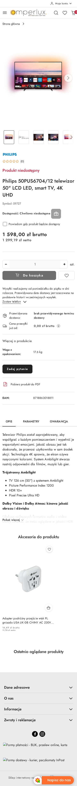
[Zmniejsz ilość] (6, 264)
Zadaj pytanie (17, 369)
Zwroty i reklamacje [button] (20, 720)
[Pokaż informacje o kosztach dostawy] (58, 326)
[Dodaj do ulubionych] (67, 275)
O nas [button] (9, 698)
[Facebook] (35, 734)
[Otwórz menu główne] (4, 12)
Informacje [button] (13, 709)
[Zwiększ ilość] (64, 264)
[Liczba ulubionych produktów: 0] (64, 13)
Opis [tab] (9, 421)
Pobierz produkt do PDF (25, 384)
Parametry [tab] (31, 421)
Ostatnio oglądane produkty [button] (38, 652)
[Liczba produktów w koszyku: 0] (73, 13)
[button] (68, 78)
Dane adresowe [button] (17, 687)
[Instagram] (42, 734)
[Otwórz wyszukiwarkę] (56, 13)
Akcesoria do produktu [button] (38, 537)
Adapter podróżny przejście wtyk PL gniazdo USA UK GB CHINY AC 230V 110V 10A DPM (26, 620)
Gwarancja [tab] (59, 421)
